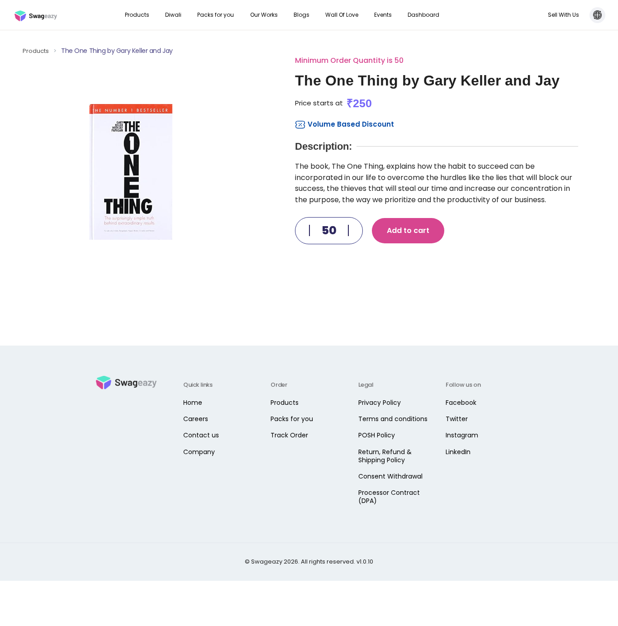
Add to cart (408, 230)
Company (199, 451)
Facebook (461, 402)
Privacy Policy (379, 402)
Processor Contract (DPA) (389, 496)
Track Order (289, 435)
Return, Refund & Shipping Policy (385, 456)
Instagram (462, 435)
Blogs (301, 15)
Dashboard (423, 15)
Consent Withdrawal (390, 476)
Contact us (201, 435)
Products (137, 15)
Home (192, 402)
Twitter (457, 418)
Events (383, 15)
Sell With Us (563, 15)
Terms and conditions (393, 418)
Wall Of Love (341, 15)
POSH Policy (376, 435)
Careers (195, 418)
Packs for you (215, 15)
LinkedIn (458, 451)
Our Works (264, 15)
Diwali (173, 15)
